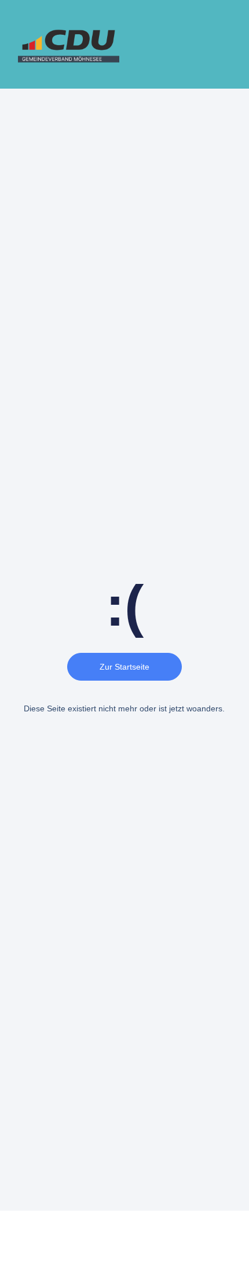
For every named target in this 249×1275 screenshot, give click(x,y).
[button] (229, 44)
